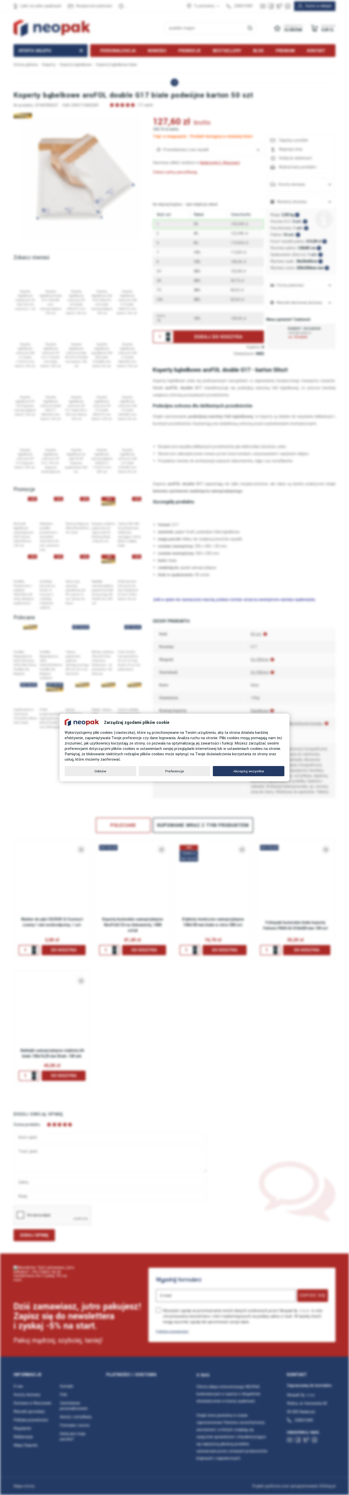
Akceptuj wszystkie (248, 771)
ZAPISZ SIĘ (312, 1295)
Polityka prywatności (172, 1331)
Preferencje (174, 771)
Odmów (100, 771)
